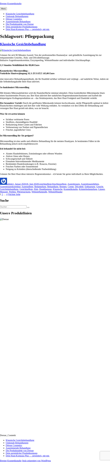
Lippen (101, 189)
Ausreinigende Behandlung (18, 21)
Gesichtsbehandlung (9, 189)
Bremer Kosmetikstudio (10, 3)
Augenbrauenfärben (90, 184)
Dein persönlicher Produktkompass (21, 26)
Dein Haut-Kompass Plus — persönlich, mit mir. (28, 29)
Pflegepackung (23, 192)
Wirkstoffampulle (39, 192)
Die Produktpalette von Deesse (20, 24)
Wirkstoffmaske (55, 192)
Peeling (12, 192)
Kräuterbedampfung (88, 189)
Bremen (63, 186)
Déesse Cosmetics (14, 19)
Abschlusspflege (59, 184)
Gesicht (99, 186)
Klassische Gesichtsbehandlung (20, 14)
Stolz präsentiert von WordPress (36, 460)
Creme (71, 186)
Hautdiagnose (45, 189)
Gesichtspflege (45, 184)
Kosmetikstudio (71, 189)
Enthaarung (90, 186)
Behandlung (52, 186)
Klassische (57, 189)
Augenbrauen (73, 184)
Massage (4, 192)
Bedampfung (40, 186)
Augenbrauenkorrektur (10, 186)
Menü (3, 9)
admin (10, 184)
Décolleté (79, 186)
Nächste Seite (14, 194)
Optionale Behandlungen (17, 16)
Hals (36, 189)
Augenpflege (27, 186)
